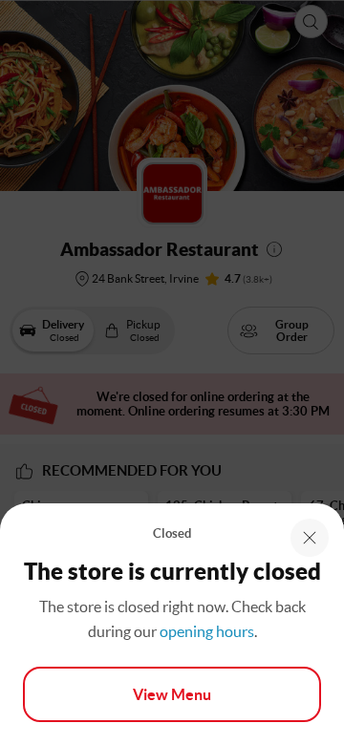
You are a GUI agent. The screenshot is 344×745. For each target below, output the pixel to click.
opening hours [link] (207, 631)
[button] (309, 538)
